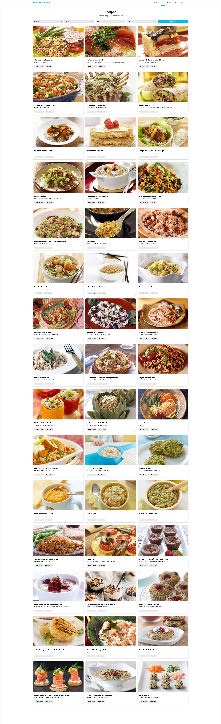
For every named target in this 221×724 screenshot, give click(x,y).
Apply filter (173, 21)
